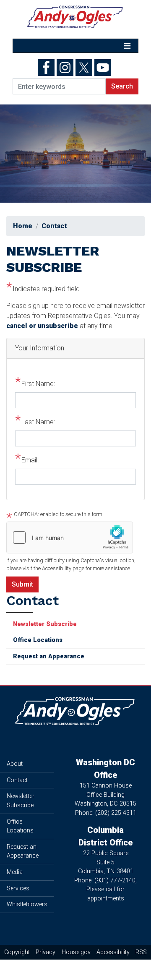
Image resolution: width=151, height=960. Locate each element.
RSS (141, 952)
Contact (54, 226)
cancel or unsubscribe (42, 326)
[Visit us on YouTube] (103, 67)
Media (15, 872)
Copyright (17, 952)
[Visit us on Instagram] (66, 67)
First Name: (38, 384)
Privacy (45, 952)
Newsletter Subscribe (45, 624)
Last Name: (38, 422)
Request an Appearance (48, 656)
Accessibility (113, 952)
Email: (30, 460)
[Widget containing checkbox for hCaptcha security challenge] (69, 537)
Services (18, 888)
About (15, 763)
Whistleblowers (27, 904)
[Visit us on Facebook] (47, 67)
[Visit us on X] (85, 67)
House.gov (76, 952)
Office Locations (37, 640)
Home (22, 226)
